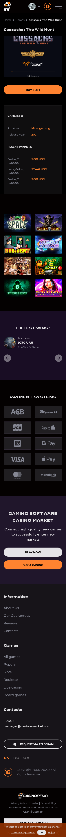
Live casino (13, 687)
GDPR (26, 812)
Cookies (33, 803)
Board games (15, 695)
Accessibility (48, 803)
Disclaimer (14, 807)
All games (12, 657)
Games (20, 20)
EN (7, 758)
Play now (33, 552)
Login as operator (33, 822)
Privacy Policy (18, 803)
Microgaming (40, 128)
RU (16, 758)
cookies (19, 827)
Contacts (11, 631)
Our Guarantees (17, 616)
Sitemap (37, 812)
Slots (8, 672)
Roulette (11, 680)
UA (26, 758)
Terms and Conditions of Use (40, 807)
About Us (11, 608)
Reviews (10, 623)
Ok (42, 832)
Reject (51, 832)
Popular (10, 664)
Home (8, 20)
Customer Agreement (23, 832)
